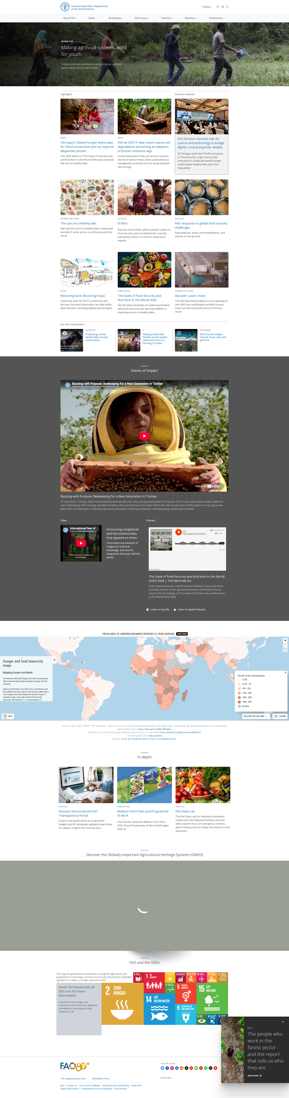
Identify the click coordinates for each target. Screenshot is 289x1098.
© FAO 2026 (166, 1078)
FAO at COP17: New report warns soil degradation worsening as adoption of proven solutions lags (144, 146)
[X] (210, 1067)
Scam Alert (136, 1085)
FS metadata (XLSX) (166, 738)
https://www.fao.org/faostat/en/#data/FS (180, 732)
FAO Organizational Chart (73, 1078)
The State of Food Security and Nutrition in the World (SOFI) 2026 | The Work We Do (186, 578)
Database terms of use (143, 738)
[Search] (226, 7)
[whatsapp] (206, 1067)
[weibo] (201, 1067)
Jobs (63, 1085)
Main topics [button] (141, 18)
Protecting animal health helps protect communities (96, 337)
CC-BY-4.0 (126, 738)
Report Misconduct (70, 1088)
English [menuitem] (206, 6)
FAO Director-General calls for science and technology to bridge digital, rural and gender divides (200, 143)
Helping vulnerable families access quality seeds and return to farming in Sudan (155, 339)
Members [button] (190, 18)
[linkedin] (177, 1067)
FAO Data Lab (185, 811)
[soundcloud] (181, 1067)
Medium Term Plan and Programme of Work (142, 813)
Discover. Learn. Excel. (190, 296)
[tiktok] (186, 1067)
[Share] (221, 7)
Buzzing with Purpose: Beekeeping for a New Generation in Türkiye (109, 496)
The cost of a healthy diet (78, 223)
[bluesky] (162, 1067)
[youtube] (215, 1067)
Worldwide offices (101, 1078)
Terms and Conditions (89, 1085)
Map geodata (155, 735)
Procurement (120, 1088)
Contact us (72, 1085)
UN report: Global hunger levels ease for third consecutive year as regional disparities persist (87, 146)
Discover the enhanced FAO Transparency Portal (78, 813)
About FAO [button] (69, 18)
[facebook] (167, 1067)
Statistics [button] (166, 18)
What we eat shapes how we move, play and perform (213, 337)
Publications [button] (216, 18)
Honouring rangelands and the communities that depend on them (122, 533)
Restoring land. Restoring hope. (83, 296)
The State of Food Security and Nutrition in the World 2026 (139, 298)
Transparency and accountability (96, 1088)
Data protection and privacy (115, 1085)
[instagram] (172, 1067)
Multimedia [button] (115, 18)
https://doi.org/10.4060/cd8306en (154, 729)
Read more (253, 1075)
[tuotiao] (191, 1067)
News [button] (92, 18)
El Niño (123, 223)
